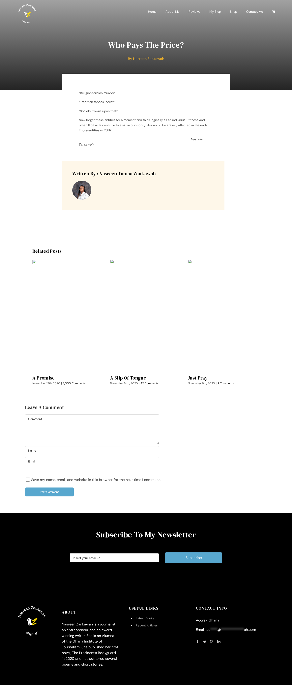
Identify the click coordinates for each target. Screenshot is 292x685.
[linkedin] (218, 641)
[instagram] (211, 641)
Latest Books (145, 618)
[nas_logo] (27, 5)
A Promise (43, 378)
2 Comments (226, 383)
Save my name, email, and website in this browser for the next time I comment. (96, 479)
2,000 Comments (74, 383)
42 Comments (149, 383)
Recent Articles (147, 625)
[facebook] (197, 641)
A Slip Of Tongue (128, 378)
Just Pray (198, 378)
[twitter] (204, 641)
